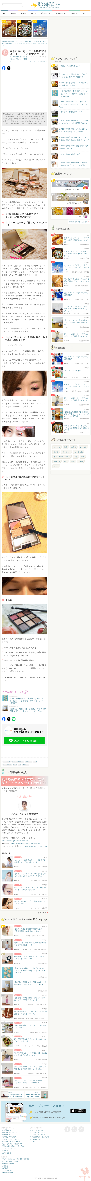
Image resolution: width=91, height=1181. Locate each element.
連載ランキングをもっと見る (78, 222)
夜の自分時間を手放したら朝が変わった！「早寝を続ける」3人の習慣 (73, 130)
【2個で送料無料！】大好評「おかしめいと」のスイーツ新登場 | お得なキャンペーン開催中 (74, 93)
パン (65, 461)
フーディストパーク (38, 1135)
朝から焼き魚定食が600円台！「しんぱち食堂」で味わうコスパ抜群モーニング (74, 138)
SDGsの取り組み (7, 1173)
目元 (19, 764)
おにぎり (83, 447)
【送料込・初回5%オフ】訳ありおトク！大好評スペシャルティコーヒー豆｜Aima (74, 104)
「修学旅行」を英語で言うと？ (70, 112)
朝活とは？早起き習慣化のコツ (12, 1144)
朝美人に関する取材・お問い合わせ (13, 1146)
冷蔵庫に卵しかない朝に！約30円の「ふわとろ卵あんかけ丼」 (74, 84)
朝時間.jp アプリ (7, 1135)
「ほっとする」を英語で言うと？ (71, 154)
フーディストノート (38, 1132)
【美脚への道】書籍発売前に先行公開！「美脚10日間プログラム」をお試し (71, 164)
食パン (56, 452)
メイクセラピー (7, 764)
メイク (35, 761)
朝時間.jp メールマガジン (10, 1132)
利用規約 (5, 1150)
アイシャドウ (6, 761)
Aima (33, 1141)
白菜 (75, 457)
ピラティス (79, 452)
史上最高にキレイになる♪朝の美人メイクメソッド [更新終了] (18, 59)
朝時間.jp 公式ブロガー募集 (11, 1141)
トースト (57, 461)
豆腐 (82, 457)
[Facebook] (4, 69)
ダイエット (66, 452)
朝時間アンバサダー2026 (10, 1139)
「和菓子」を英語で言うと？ (69, 66)
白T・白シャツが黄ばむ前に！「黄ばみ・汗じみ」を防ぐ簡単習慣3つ (72, 75)
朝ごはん (57, 447)
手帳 (73, 461)
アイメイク (29, 761)
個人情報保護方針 (8, 1163)
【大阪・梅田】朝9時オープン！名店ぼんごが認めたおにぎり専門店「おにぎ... (74, 121)
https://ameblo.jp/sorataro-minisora (15, 841)
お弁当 (73, 447)
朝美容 (15, 764)
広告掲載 (5, 1168)
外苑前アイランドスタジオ (40, 1137)
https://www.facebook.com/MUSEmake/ (25, 843)
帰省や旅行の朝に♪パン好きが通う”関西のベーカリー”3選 (74, 147)
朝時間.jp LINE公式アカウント (12, 1137)
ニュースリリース (8, 1170)
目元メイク (26, 764)
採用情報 (5, 1166)
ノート (80, 461)
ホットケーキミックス (62, 457)
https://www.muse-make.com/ (36, 846)
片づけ (56, 466)
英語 (65, 447)
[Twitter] (9, 69)
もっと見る (42, 913)
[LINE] (14, 720)
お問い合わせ (6, 1153)
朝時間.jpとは (6, 1130)
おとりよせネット (37, 1130)
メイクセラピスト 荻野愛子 (38, 61)
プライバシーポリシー (9, 1148)
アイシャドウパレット (18, 761)
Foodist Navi (36, 1139)
